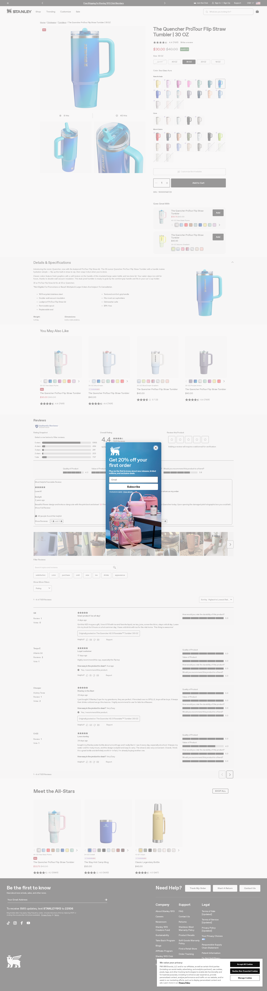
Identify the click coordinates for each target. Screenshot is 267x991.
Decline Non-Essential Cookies (245, 971)
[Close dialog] (156, 448)
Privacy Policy (184, 983)
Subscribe (133, 486)
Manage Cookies (245, 978)
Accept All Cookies (245, 964)
